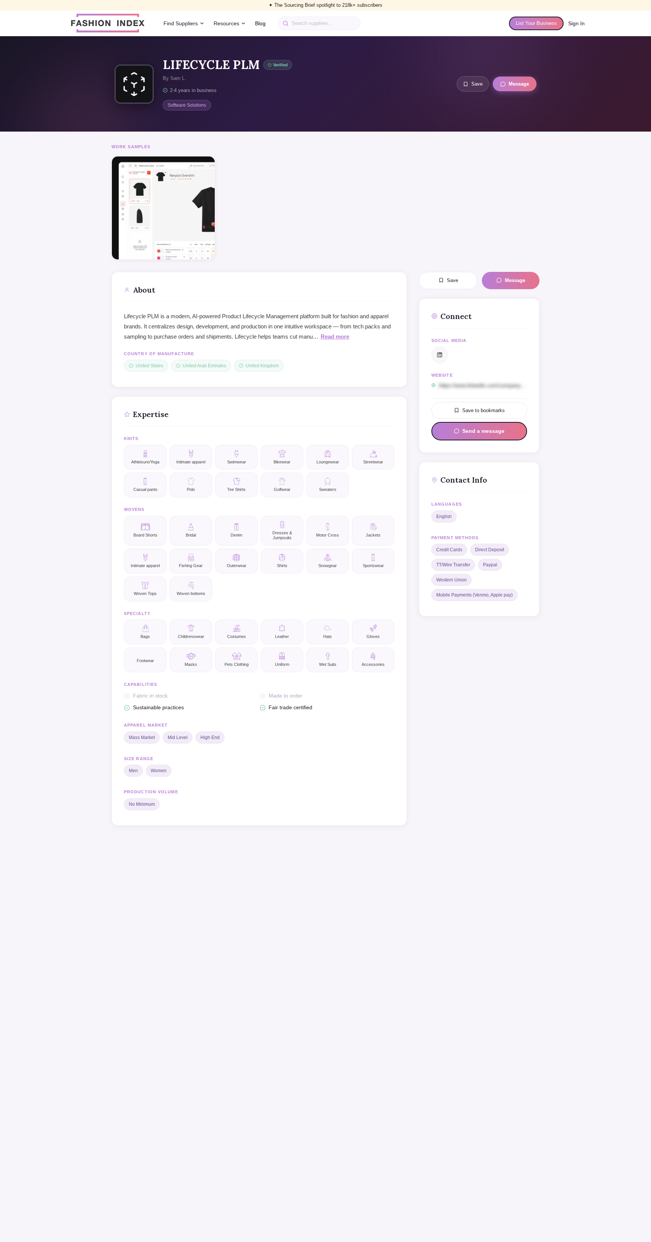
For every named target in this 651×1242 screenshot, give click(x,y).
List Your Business (536, 23)
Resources (226, 23)
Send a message (483, 431)
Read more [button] (335, 336)
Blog (260, 23)
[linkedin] (439, 355)
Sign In (576, 23)
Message (519, 84)
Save (477, 84)
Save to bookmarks (483, 410)
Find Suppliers (181, 23)
